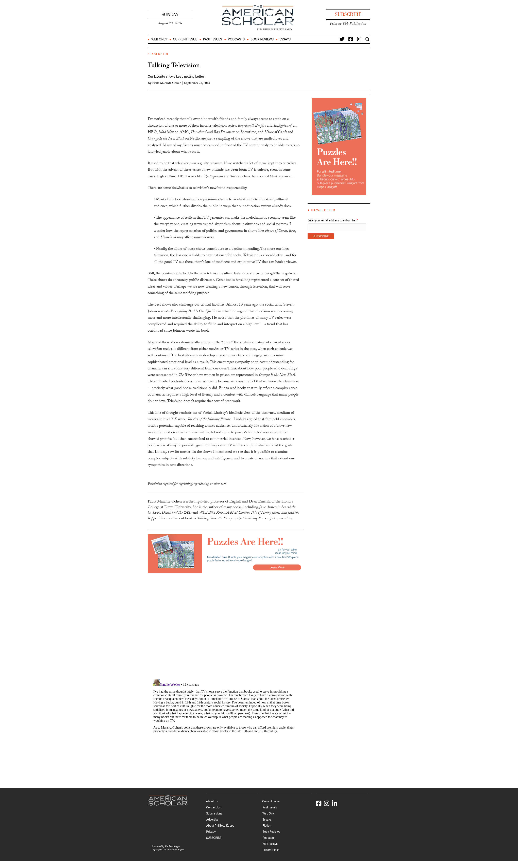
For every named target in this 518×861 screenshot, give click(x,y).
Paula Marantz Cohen (166, 83)
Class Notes (158, 54)
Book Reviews (262, 39)
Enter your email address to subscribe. (333, 220)
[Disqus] (225, 623)
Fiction (266, 825)
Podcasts (236, 39)
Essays (285, 39)
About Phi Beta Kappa (220, 825)
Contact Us (213, 807)
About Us (212, 801)
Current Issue (185, 39)
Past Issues (212, 39)
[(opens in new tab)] (226, 553)
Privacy (211, 831)
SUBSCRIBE (213, 838)
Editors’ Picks (270, 850)
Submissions (214, 813)
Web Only (159, 39)
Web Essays (270, 844)
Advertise (212, 819)
